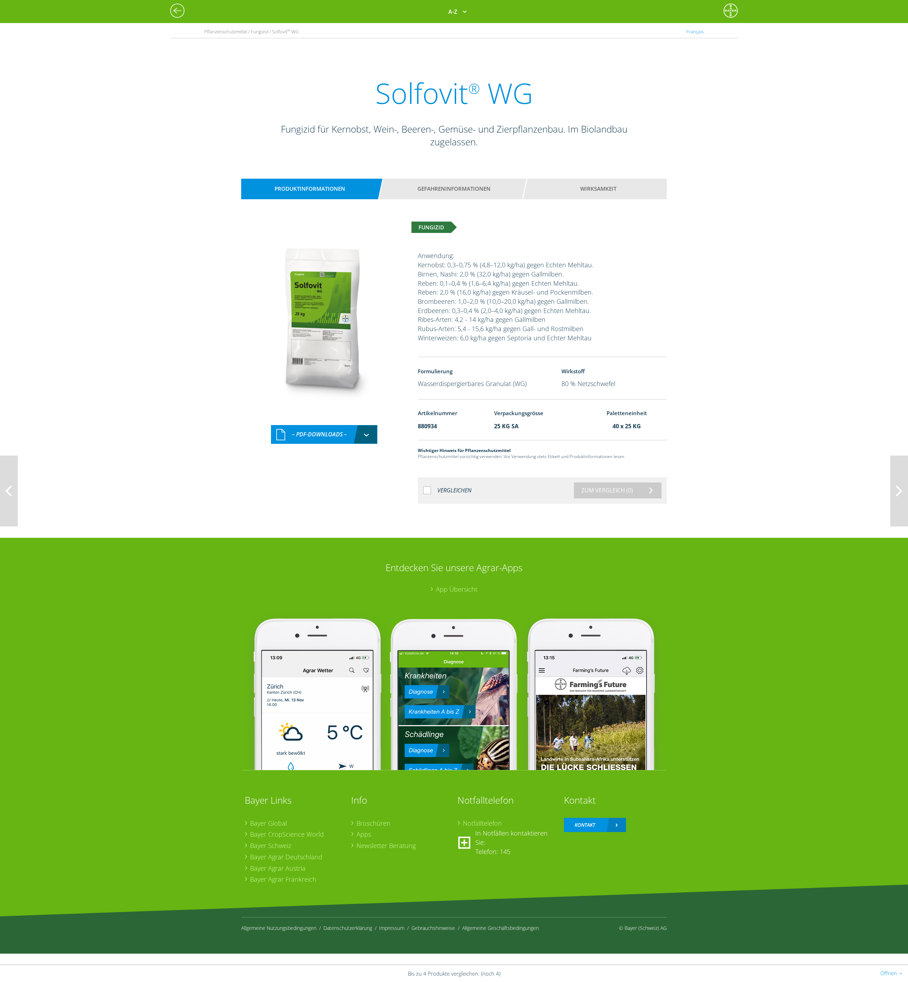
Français (695, 31)
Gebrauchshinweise (433, 928)
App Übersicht (456, 589)
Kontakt (585, 824)
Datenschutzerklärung (347, 928)
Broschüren (373, 823)
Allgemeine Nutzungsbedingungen (278, 928)
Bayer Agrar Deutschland (286, 857)
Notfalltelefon (482, 823)
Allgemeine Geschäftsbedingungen (500, 928)
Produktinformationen (310, 188)
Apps (363, 834)
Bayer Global (268, 823)
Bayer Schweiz (270, 845)
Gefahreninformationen (454, 188)
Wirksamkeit (598, 188)
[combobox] (324, 434)
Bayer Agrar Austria (278, 868)
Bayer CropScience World (287, 834)
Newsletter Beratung (386, 845)
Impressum (391, 928)
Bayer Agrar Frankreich (283, 879)
